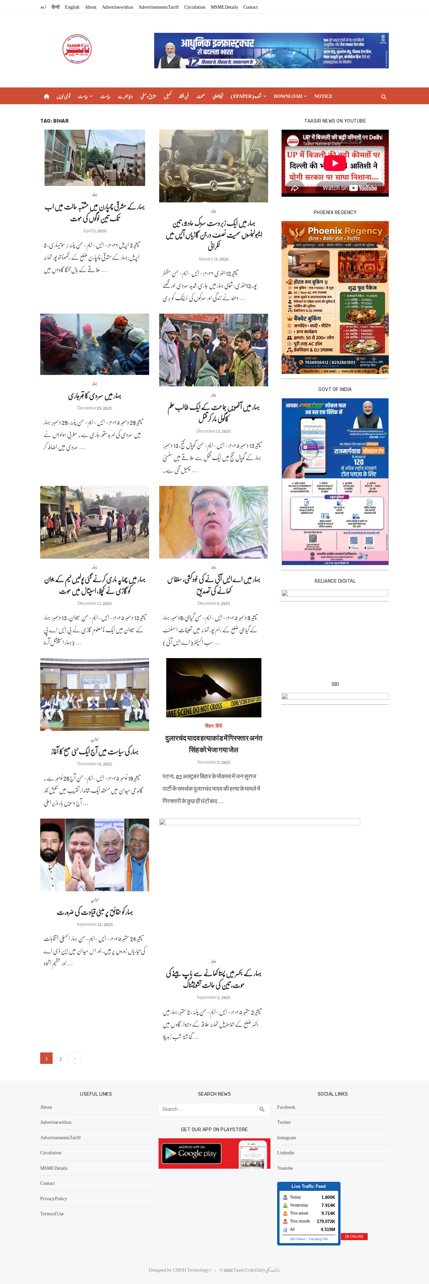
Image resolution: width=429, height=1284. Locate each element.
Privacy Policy (53, 1198)
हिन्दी (56, 7)
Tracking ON (317, 1239)
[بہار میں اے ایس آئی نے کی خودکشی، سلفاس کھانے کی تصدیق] (213, 522)
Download (288, 96)
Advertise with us (117, 7)
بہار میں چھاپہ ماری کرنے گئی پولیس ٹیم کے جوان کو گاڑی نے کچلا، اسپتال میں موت (94, 584)
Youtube (285, 1167)
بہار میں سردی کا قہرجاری (94, 395)
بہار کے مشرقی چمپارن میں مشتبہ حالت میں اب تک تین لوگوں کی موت (95, 212)
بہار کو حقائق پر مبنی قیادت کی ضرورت (95, 911)
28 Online (297, 1239)
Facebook (286, 1106)
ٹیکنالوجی (217, 96)
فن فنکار (184, 96)
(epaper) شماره (246, 96)
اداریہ (95, 739)
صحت (200, 96)
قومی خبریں (63, 96)
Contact (250, 7)
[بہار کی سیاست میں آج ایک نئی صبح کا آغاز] (94, 694)
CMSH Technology (191, 1269)
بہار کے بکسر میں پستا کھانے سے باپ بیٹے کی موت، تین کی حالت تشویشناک (213, 978)
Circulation (194, 7)
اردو (43, 7)
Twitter (284, 1122)
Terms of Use (52, 1213)
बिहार (209, 725)
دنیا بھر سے (125, 96)
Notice (323, 96)
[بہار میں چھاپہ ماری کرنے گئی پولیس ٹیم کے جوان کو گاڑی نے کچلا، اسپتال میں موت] (94, 522)
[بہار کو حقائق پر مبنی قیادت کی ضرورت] (94, 855)
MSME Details (224, 7)
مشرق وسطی (148, 96)
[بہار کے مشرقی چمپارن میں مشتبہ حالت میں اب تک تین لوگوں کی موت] (95, 158)
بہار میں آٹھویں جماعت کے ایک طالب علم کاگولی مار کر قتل (214, 412)
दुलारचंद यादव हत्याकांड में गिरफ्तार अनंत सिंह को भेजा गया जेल (213, 743)
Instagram (286, 1137)
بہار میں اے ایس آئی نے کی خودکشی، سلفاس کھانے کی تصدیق (213, 584)
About (91, 7)
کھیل (167, 96)
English (72, 7)
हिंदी (219, 725)
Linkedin (285, 1152)
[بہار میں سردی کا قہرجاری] (94, 344)
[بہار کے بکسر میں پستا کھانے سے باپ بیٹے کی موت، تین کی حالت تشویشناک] (259, 886)
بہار (94, 194)
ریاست (83, 96)
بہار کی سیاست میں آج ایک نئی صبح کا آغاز (94, 751)
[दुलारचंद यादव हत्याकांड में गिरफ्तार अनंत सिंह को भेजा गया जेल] (213, 687)
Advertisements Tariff (158, 7)
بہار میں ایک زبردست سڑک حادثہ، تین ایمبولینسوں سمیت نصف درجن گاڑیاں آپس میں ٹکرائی (214, 234)
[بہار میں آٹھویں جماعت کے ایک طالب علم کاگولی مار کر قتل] (213, 350)
